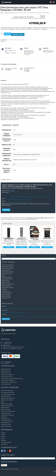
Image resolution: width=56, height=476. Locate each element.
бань (46, 217)
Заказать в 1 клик (18, 34)
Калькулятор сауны (5, 371)
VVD (6, 41)
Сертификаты (4, 444)
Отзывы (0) (16, 125)
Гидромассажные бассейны (8, 271)
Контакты (3, 432)
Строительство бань (6, 372)
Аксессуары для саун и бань (8, 268)
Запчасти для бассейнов (7, 278)
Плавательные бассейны (7, 292)
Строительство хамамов (7, 374)
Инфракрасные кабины (7, 277)
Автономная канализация (7, 264)
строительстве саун (32, 217)
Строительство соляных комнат (8, 382)
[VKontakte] (2, 451)
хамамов (41, 217)
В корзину (7, 34)
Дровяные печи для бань (7, 273)
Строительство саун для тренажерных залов (12, 378)
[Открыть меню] (54, 2)
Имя (3, 198)
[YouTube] (10, 451)
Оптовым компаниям (6, 442)
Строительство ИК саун (6, 376)
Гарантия (3, 436)
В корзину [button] (8, 247)
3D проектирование (6, 384)
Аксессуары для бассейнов (7, 266)
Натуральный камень (6, 285)
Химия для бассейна (6, 296)
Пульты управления (6, 294)
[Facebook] (5, 451)
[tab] (7, 125)
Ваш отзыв (5, 192)
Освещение (4, 289)
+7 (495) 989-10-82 (7, 342)
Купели (3, 275)
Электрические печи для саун (11, 12)
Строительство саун (6, 369)
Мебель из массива (6, 282)
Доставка (3, 440)
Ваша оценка (5, 190)
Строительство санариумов (7, 380)
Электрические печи (6, 297)
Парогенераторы (5, 290)
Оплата (2, 438)
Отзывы (3, 434)
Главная (2, 12)
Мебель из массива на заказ (8, 283)
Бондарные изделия (6, 270)
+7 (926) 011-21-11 (7, 343)
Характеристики (7, 125)
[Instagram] (7, 451)
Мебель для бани (5, 280)
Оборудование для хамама (8, 287)
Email (4, 201)
